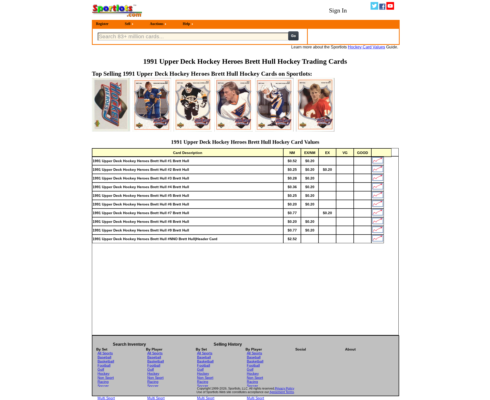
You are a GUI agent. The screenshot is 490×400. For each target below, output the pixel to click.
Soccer (103, 386)
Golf (100, 369)
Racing (103, 382)
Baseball (104, 357)
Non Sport (105, 378)
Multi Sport (106, 398)
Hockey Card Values (366, 47)
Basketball (105, 361)
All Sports (105, 353)
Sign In (338, 10)
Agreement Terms (282, 392)
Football (104, 365)
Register (102, 24)
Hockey (103, 373)
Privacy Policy (284, 388)
